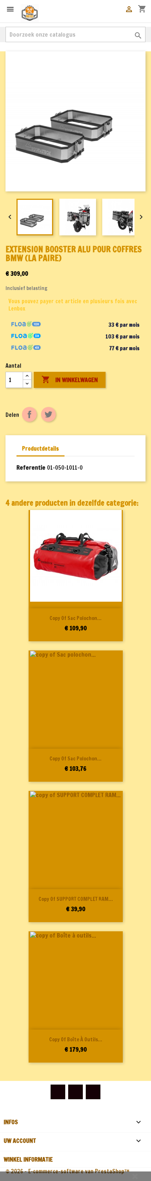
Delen (29, 414)
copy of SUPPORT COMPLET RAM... (75, 899)
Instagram (93, 1092)
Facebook (58, 1092)
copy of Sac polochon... (75, 618)
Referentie (30, 467)
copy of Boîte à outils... (75, 1039)
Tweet (48, 414)
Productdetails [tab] (40, 448)
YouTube (75, 1092)
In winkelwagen (69, 379)
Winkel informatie (28, 1159)
